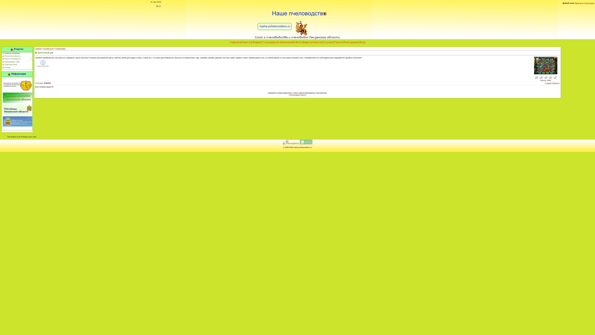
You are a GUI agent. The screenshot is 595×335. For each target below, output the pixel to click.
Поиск (337, 42)
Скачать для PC (43, 66)
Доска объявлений (282, 42)
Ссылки (328, 42)
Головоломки (60, 48)
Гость (577, 3)
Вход (582, 3)
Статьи (266, 42)
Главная (234, 42)
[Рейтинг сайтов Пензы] (284, 144)
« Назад (548, 83)
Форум (256, 42)
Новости (246, 42)
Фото (298, 42)
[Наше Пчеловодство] (297, 23)
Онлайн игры (48, 48)
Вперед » (556, 83)
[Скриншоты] (545, 65)
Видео (306, 42)
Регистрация (589, 3)
